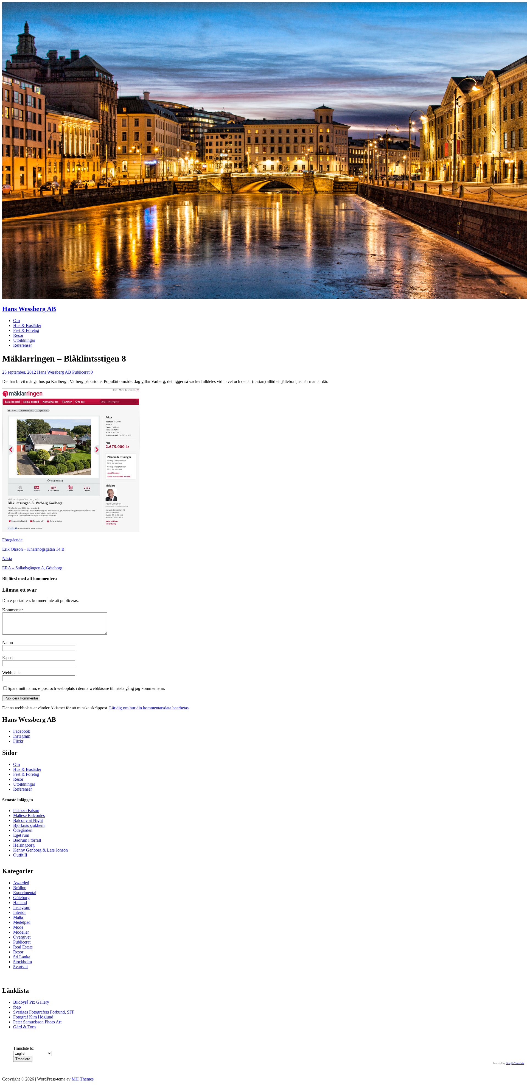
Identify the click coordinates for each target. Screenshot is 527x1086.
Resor (18, 335)
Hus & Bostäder (27, 325)
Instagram (21, 736)
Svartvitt (20, 966)
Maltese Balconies (29, 815)
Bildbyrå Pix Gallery (31, 1002)
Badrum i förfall (27, 840)
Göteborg (21, 897)
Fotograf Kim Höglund (33, 1017)
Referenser (22, 345)
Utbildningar (24, 340)
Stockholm (22, 961)
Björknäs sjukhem (28, 825)
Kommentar (12, 610)
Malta (18, 917)
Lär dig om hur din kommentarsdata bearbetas (149, 708)
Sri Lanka (21, 957)
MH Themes (83, 1079)
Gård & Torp (24, 1027)
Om (16, 320)
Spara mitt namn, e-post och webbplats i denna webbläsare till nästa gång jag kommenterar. (86, 688)
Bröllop (19, 887)
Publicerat (80, 372)
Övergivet (21, 937)
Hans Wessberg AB (54, 372)
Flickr (18, 741)
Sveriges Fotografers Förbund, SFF (43, 1012)
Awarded (21, 882)
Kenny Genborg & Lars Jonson (40, 850)
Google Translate (515, 1063)
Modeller (21, 932)
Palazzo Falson (26, 810)
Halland (20, 902)
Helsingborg (24, 845)
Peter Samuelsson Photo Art (37, 1022)
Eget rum (21, 835)
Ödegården (22, 830)
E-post (7, 657)
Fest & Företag (26, 330)
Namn (7, 642)
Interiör (19, 912)
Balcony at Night (28, 820)
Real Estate (23, 947)
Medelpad (21, 922)
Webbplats (11, 672)
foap (17, 1007)
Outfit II (20, 855)
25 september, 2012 (19, 372)
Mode (18, 927)
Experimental (24, 892)
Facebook (21, 731)
